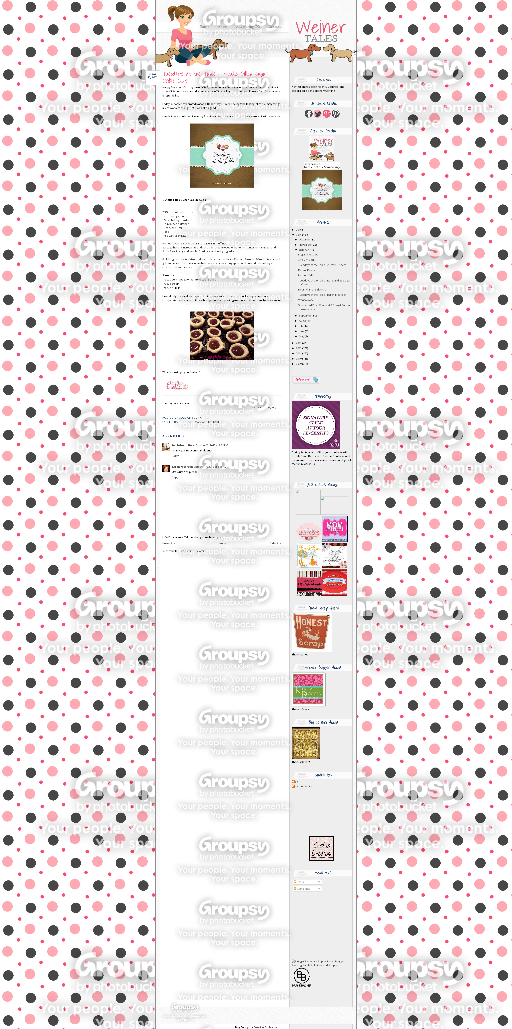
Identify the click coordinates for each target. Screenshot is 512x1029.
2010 (299, 358)
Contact (275, 27)
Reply (175, 455)
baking (179, 422)
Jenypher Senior (302, 786)
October (304, 250)
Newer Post (169, 543)
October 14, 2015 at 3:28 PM (210, 466)
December (305, 239)
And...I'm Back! (306, 259)
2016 (299, 229)
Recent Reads (306, 270)
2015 (299, 235)
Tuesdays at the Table (204, 422)
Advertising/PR (248, 27)
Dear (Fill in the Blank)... (312, 289)
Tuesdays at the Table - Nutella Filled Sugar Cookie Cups (215, 77)
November (305, 244)
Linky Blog (271, 407)
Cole (295, 782)
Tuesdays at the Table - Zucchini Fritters (322, 265)
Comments (303, 888)
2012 (299, 348)
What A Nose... (307, 300)
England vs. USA (308, 254)
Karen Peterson (182, 466)
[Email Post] (206, 417)
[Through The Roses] (322, 541)
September (306, 315)
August (303, 321)
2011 (299, 353)
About (222, 27)
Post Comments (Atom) (192, 551)
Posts (300, 882)
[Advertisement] (317, 926)
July (301, 326)
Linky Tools (256, 407)
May (302, 336)
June (302, 331)
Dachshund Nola (183, 445)
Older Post (276, 543)
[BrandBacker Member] (302, 986)
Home (223, 543)
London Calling (307, 275)
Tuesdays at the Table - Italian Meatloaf (322, 294)
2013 (299, 343)
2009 (299, 364)
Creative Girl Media (265, 1027)
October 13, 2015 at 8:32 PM (211, 445)
